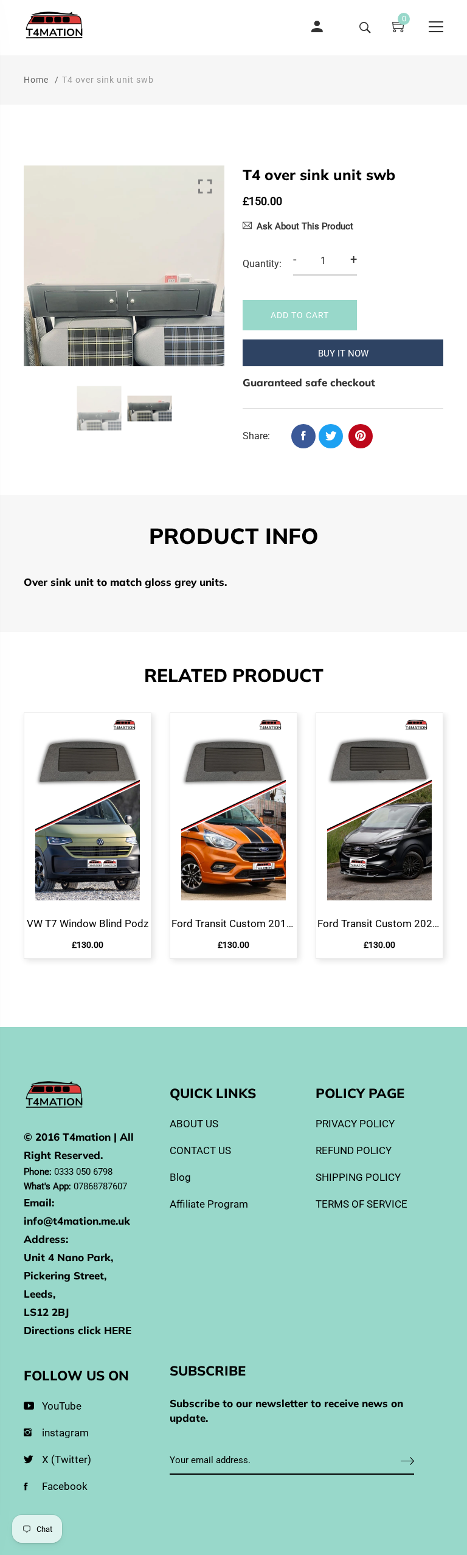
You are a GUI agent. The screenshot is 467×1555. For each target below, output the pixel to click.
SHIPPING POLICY (358, 1177)
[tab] (234, 538)
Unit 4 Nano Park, (68, 1257)
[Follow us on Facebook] (303, 436)
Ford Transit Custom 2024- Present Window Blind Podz (379, 923)
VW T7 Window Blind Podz (87, 923)
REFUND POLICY (354, 1150)
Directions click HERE (77, 1330)
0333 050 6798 (83, 1171)
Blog (180, 1177)
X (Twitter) (66, 1459)
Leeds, (39, 1293)
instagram (65, 1433)
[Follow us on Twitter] (331, 436)
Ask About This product (305, 226)
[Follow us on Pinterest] (360, 436)
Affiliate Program (209, 1204)
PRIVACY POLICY (355, 1124)
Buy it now (343, 353)
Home (36, 80)
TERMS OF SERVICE (361, 1204)
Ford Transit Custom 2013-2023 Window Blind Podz (233, 923)
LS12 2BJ (46, 1312)
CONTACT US (200, 1150)
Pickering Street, (65, 1275)
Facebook (65, 1486)
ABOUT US (194, 1124)
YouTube (61, 1406)
